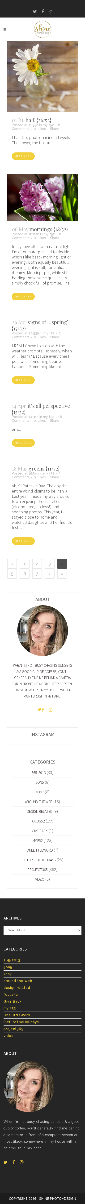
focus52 (37, 821)
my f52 (48, 125)
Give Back (40, 830)
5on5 (39, 782)
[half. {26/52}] (42, 76)
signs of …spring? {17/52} (41, 325)
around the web (38, 801)
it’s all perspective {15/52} (41, 408)
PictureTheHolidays (38, 859)
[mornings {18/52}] (42, 197)
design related (39, 811)
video (39, 879)
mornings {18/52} (49, 229)
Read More (23, 156)
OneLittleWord (39, 850)
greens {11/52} (44, 468)
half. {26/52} (38, 120)
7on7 (39, 792)
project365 (37, 869)
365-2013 (38, 772)
